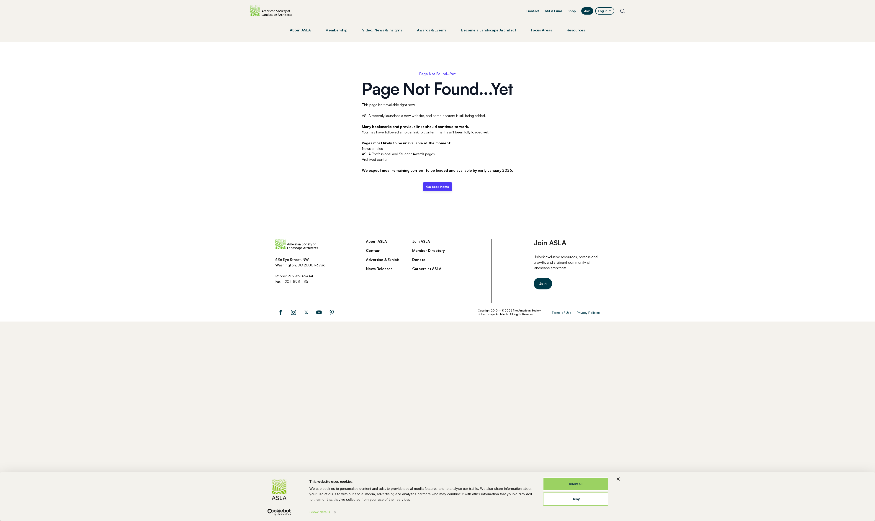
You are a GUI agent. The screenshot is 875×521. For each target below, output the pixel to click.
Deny (575, 499)
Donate (418, 259)
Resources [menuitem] (576, 30)
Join (587, 11)
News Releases (379, 268)
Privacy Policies (588, 312)
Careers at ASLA (426, 268)
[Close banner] (618, 479)
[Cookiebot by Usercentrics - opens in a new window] (279, 512)
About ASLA (376, 241)
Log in (602, 11)
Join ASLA (421, 241)
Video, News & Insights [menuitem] (382, 30)
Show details (319, 512)
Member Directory (428, 250)
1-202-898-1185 (295, 281)
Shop (572, 11)
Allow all (576, 484)
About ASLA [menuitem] (300, 30)
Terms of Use (561, 312)
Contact (532, 11)
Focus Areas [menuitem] (541, 30)
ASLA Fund (553, 11)
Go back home (437, 187)
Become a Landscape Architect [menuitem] (488, 30)
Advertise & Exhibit (382, 259)
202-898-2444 (300, 276)
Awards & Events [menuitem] (432, 30)
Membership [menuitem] (336, 30)
